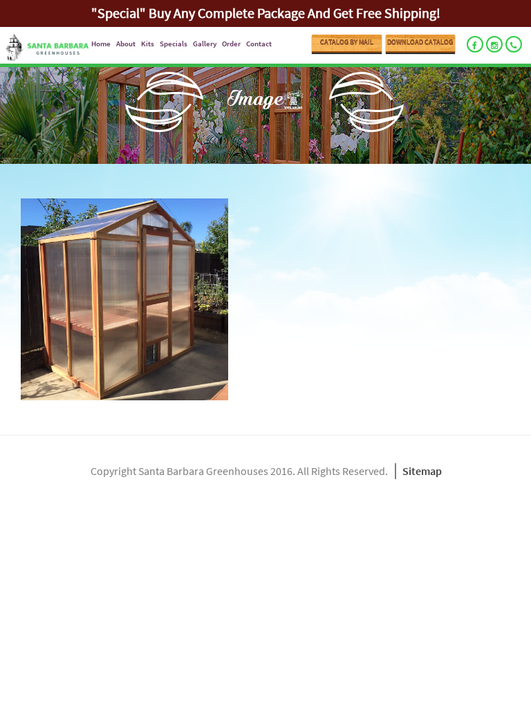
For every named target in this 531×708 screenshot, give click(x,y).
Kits (147, 43)
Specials (173, 43)
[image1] (270, 299)
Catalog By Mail (346, 42)
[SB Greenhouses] (44, 48)
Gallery (204, 43)
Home (101, 43)
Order (231, 43)
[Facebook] (475, 44)
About (126, 43)
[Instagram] (494, 44)
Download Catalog (420, 42)
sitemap (422, 471)
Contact (259, 43)
